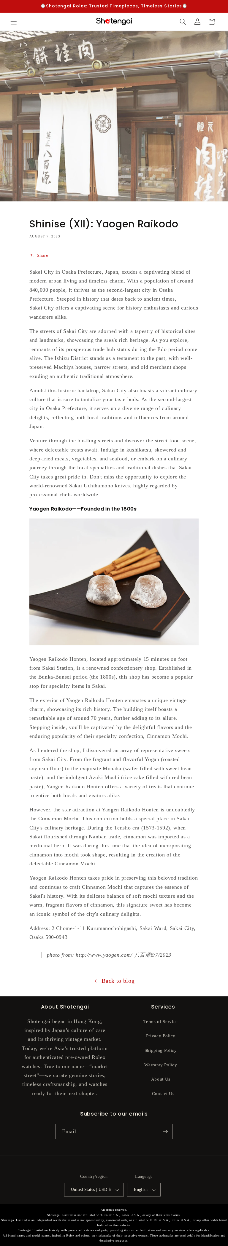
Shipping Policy (161, 1050)
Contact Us (163, 1093)
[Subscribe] (165, 1131)
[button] (14, 22)
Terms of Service (160, 1021)
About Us (160, 1078)
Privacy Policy (160, 1035)
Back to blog (118, 980)
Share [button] (42, 255)
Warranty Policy (160, 1064)
